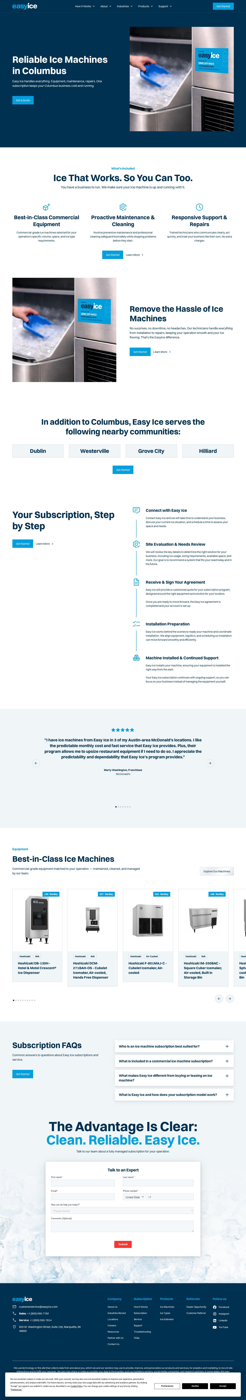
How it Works (83, 6)
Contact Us (113, 1344)
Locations (113, 1319)
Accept (222, 1386)
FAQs (136, 1337)
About (104, 6)
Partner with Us (116, 1337)
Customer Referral (196, 1313)
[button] (85, 6)
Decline (195, 1386)
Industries (123, 6)
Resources (113, 1331)
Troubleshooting (142, 1331)
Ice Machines (167, 1306)
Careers (112, 1325)
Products (143, 6)
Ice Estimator (167, 1319)
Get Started (223, 6)
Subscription (140, 1313)
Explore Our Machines (217, 871)
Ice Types (165, 1313)
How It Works (141, 1306)
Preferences (167, 1386)
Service (138, 1319)
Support (163, 6)
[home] (24, 6)
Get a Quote (23, 100)
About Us (112, 1306)
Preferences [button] (16, 1390)
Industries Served (117, 1313)
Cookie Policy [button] (77, 1386)
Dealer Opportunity (196, 1306)
